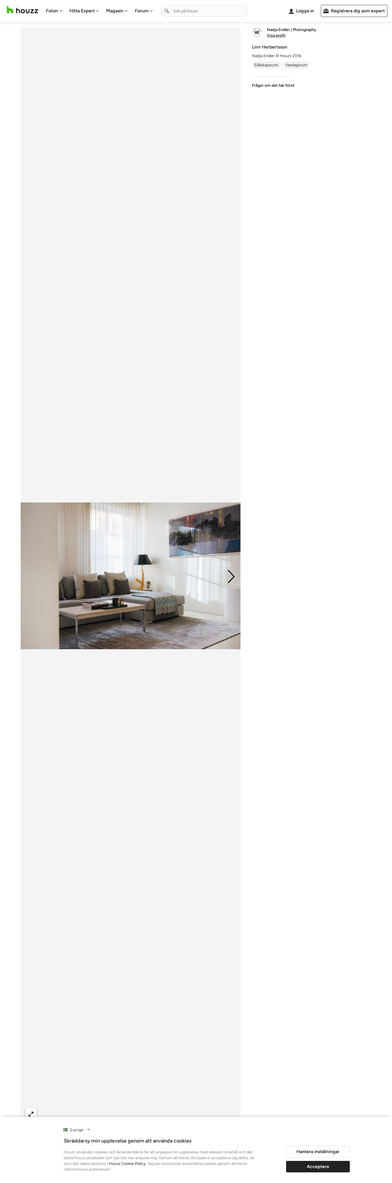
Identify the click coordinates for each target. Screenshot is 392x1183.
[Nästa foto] (231, 576)
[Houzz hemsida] (22, 9)
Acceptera (318, 1166)
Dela (118, 1113)
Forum (141, 10)
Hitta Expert (82, 10)
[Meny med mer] (230, 1114)
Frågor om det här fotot (273, 85)
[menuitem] (54, 11)
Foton (52, 10)
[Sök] (166, 11)
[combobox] (204, 11)
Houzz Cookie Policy (127, 1163)
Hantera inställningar (317, 1151)
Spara (148, 1113)
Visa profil (276, 35)
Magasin (114, 10)
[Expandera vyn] (31, 1114)
